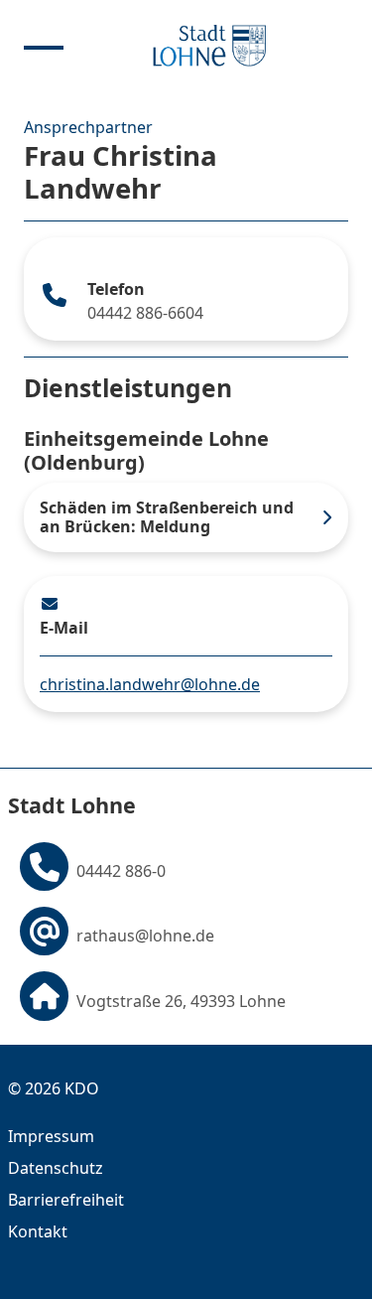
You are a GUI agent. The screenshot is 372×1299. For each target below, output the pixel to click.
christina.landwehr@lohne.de (150, 684)
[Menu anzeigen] (43, 46)
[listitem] (186, 517)
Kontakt (37, 1231)
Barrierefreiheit (66, 1200)
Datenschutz (55, 1168)
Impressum (51, 1136)
